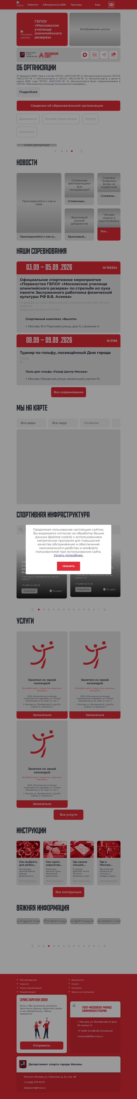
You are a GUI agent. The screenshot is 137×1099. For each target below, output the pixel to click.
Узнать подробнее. (68, 555)
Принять (68, 566)
